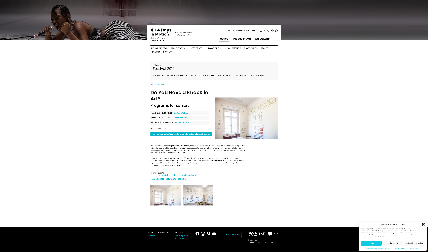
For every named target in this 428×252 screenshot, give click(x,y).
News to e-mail (232, 234)
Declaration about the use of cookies (377, 248)
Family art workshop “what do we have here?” (174, 175)
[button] (423, 224)
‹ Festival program (157, 85)
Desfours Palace (181, 113)
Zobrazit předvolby (414, 243)
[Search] (261, 31)
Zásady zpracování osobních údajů (407, 248)
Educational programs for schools (168, 178)
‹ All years (157, 65)
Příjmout (371, 243)
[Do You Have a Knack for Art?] (246, 118)
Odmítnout (393, 243)
